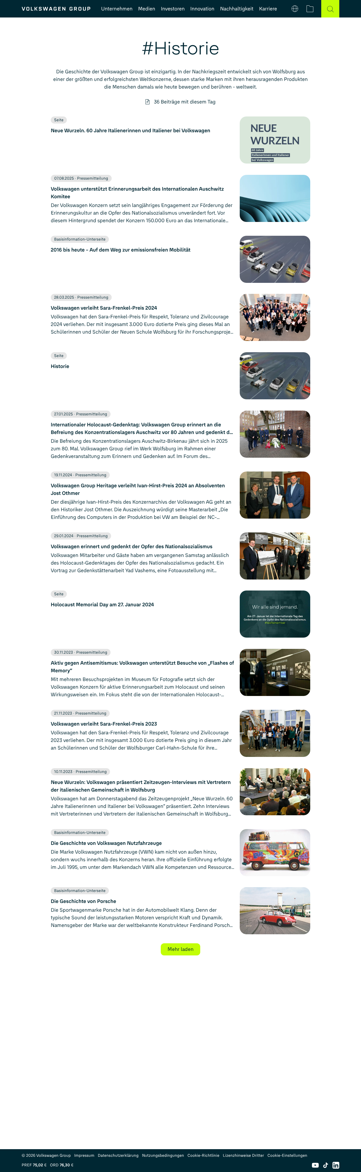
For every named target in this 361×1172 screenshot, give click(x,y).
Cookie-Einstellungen (287, 1155)
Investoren (173, 9)
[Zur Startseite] (56, 8)
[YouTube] (315, 1165)
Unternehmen (117, 9)
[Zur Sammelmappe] (309, 8)
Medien (146, 9)
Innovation (202, 9)
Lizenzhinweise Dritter (243, 1155)
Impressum (84, 1155)
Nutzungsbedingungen (163, 1155)
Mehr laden (180, 949)
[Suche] (330, 8)
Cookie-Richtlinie (203, 1155)
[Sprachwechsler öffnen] (295, 8)
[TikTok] (325, 1165)
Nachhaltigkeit (237, 9)
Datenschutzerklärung (118, 1155)
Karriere (268, 9)
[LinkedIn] (336, 1165)
